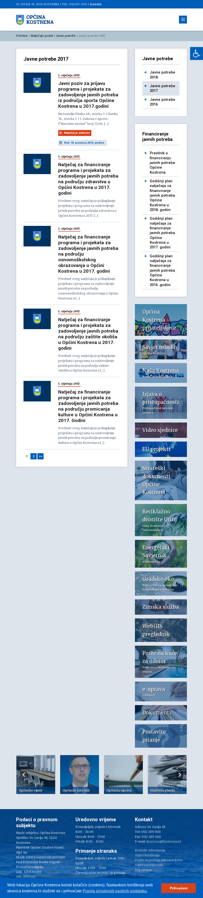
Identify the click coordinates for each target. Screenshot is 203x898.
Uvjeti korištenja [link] (147, 855)
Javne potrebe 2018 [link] (162, 74)
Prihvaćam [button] (178, 888)
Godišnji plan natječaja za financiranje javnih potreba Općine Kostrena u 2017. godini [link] (162, 232)
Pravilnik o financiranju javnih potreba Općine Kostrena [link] (162, 162)
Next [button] (179, 775)
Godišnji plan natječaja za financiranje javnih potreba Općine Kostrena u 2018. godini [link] (162, 195)
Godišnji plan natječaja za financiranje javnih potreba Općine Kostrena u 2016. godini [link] (162, 270)
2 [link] (34, 456)
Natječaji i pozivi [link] (42, 35)
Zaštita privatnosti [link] (149, 865)
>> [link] (40, 456)
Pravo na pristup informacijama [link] (159, 860)
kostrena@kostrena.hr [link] (163, 841)
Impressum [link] (143, 870)
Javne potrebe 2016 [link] (162, 101)
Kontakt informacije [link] (150, 850)
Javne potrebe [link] (66, 35)
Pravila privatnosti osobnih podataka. (115, 891)
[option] (35, 774)
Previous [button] (23, 775)
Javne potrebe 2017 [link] (162, 88)
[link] (196, 53)
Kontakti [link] (96, 4)
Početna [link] (21, 35)
